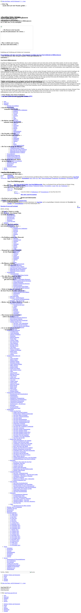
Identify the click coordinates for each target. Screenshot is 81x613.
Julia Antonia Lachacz (15, 370)
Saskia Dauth (13, 382)
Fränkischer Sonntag (38, 186)
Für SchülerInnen (11, 560)
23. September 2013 (15, 527)
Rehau (15, 144)
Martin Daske (13, 351)
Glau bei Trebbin (17, 314)
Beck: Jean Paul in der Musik (20, 446)
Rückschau (9, 165)
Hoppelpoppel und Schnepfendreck (19, 394)
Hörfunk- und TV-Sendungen (14, 161)
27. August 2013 (14, 522)
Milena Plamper (14, 365)
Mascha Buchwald (14, 378)
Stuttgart (15, 141)
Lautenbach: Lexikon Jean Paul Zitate (22, 443)
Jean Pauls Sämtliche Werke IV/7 (21, 433)
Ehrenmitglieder (11, 552)
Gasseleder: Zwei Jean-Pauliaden (21, 436)
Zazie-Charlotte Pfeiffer (16, 364)
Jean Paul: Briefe (17, 418)
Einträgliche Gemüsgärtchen (17, 398)
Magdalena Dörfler (15, 362)
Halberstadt (16, 138)
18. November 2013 (15, 536)
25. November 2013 (15, 538)
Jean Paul (6, 103)
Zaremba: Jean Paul (18, 464)
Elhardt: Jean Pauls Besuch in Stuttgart (23, 447)
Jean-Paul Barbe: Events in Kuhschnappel (23, 486)
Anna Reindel (13, 372)
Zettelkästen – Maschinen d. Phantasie (22, 476)
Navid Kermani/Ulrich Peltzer (20, 286)
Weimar (15, 127)
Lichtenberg (16, 312)
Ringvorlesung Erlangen (16, 319)
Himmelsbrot (16, 293)
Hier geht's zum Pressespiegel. (29, 194)
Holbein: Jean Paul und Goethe (21, 442)
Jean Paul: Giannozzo (18, 428)
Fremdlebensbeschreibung (13, 565)
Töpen (15, 124)
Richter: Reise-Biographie (19, 467)
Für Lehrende (10, 562)
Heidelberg (16, 139)
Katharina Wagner (14, 361)
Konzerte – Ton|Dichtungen (17, 297)
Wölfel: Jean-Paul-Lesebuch (20, 412)
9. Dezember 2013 (14, 539)
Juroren (12, 354)
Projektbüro (10, 553)
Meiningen (16, 134)
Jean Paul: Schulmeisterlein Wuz (21, 422)
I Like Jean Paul (11, 221)
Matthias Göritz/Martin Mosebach (21, 279)
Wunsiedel (16, 125)
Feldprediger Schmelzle (19, 423)
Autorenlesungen (14, 273)
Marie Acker (13, 388)
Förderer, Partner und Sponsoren (12, 575)
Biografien (12, 460)
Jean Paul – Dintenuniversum (20, 473)
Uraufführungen (14, 331)
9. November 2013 (15, 535)
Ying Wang (13, 347)
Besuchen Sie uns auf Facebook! (9, 206)
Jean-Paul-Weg (17, 502)
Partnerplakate (10, 569)
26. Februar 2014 (14, 541)
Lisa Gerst (12, 379)
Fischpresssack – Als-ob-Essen (17, 404)
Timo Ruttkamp (14, 343)
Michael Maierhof (14, 337)
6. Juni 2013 (13, 517)
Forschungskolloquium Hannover (18, 317)
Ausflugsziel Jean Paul (12, 563)
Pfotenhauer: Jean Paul (19, 463)
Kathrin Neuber (14, 367)
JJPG (39, 178)
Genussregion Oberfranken (13, 158)
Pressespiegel (10, 163)
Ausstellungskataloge (15, 471)
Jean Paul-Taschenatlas (10, 176)
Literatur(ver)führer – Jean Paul (21, 500)
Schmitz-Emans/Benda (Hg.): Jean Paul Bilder (24, 457)
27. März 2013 (13, 514)
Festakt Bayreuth (14, 316)
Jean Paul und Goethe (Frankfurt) (18, 149)
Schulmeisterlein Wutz (18, 495)
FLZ (37, 178)
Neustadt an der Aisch (18, 305)
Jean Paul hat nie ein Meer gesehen (22, 505)
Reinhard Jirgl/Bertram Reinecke (21, 283)
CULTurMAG (47, 186)
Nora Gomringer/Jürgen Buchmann (22, 280)
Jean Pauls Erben (14, 296)
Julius (11, 371)
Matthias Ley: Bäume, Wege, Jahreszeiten (23, 478)
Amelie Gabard (14, 381)
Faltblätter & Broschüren (13, 566)
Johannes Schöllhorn (15, 334)
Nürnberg (15, 122)
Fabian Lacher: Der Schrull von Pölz (22, 488)
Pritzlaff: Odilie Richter (19, 470)
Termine (9, 203)
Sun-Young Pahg (14, 341)
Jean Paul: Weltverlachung (19, 497)
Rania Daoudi (13, 385)
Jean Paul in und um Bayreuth (20, 453)
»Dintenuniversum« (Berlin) (17, 148)
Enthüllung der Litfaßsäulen (20, 110)
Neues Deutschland (46, 178)
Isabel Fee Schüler (14, 384)
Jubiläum (6, 104)
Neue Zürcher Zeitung (27, 186)
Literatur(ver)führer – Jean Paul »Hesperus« (24, 501)
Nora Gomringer (17, 276)
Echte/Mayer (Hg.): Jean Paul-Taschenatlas (24, 450)
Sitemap (6, 579)
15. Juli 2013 (13, 521)
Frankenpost (55, 178)
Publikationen (10, 159)
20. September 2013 (15, 525)
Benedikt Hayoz (14, 346)
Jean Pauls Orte (14, 108)
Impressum (6, 609)
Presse (5, 576)
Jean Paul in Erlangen (18, 477)
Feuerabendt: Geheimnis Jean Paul (22, 445)
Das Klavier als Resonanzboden (21, 299)
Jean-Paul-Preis (11, 218)
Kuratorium (10, 549)
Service (6, 169)
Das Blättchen (62, 178)
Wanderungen (13, 329)
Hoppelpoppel (13, 395)
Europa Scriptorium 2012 (19, 480)
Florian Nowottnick (15, 368)
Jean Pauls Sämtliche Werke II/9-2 (21, 432)
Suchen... (3, 572)
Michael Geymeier (14, 374)
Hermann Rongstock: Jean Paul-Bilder (23, 484)
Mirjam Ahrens (14, 360)
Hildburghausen (17, 131)
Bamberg (15, 111)
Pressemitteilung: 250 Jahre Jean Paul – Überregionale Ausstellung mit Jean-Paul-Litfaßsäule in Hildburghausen (31, 55)
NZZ (31, 178)
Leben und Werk (11, 215)
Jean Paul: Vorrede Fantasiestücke (21, 429)
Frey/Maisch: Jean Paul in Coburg (21, 454)
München (15, 120)
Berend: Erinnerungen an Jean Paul (22, 449)
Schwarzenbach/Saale (18, 145)
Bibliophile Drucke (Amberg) (17, 152)
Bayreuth (15, 113)
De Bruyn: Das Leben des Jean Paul (22, 461)
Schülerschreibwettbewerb (13, 156)
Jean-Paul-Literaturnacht (16, 303)
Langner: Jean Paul (18, 466)
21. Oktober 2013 (14, 531)
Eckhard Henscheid (18, 282)
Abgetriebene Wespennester (17, 401)
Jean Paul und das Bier (19, 290)
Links (5, 577)
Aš (14, 142)
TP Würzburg (70, 178)
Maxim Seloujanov (15, 348)
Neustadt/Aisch (17, 121)
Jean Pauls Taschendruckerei (20, 483)
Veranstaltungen (11, 154)
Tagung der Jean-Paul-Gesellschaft (18, 320)
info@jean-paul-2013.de (11, 593)
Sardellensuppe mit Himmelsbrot (18, 399)
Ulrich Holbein (17, 278)
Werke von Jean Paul (15, 411)
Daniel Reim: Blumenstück (20, 490)
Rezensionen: (25, 178)
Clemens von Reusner (15, 350)
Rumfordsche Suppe (15, 408)
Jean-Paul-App (10, 217)
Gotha (14, 129)
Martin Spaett (13, 387)
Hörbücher (13, 493)
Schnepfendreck (14, 396)
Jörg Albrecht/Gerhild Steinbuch (21, 288)
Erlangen (15, 115)
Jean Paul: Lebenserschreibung (21, 416)
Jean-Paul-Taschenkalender (20, 491)
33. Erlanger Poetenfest (16, 302)
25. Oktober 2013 (14, 532)
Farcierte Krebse (14, 406)
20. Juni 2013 (13, 518)
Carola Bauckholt (14, 333)
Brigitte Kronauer (17, 285)
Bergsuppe (13, 405)
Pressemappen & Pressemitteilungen (16, 559)
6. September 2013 (15, 524)
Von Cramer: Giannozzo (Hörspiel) (22, 498)
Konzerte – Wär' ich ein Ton (17, 300)
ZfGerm (76, 178)
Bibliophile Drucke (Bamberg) (17, 151)
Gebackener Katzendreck (16, 402)
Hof (14, 117)
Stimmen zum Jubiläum (13, 105)
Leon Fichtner (13, 389)
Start (5, 101)
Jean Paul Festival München (17, 327)
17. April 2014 (13, 543)
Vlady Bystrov (13, 353)
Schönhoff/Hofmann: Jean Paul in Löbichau (24, 459)
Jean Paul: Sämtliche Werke (20, 430)
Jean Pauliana (13, 481)
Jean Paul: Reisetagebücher (20, 419)
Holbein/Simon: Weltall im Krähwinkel (23, 413)
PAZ (57, 186)
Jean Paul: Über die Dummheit (21, 435)
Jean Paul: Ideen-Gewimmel (20, 415)
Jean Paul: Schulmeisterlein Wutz (21, 420)
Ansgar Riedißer (14, 358)
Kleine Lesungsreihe (15, 289)
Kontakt (6, 580)
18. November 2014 (15, 545)
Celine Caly (13, 377)
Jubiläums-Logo (11, 568)
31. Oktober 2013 (14, 534)
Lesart (53, 186)
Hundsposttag (23, 200)
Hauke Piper (13, 338)
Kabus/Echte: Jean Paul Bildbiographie (23, 469)
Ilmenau (15, 128)
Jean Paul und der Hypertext (20, 324)
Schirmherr (9, 548)
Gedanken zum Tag (12, 162)
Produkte (9, 555)
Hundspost (9, 220)
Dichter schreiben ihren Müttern (21, 292)
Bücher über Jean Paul (15, 439)
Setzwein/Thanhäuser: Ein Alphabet (22, 440)
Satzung (9, 556)
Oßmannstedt (16, 132)
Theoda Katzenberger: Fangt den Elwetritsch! (24, 487)
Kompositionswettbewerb (13, 155)
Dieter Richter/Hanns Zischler (20, 275)
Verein (5, 168)
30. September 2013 (15, 528)
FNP (34, 178)
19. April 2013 (13, 515)
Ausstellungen (10, 107)
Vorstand (9, 551)
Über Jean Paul (11, 214)
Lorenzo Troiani (14, 340)
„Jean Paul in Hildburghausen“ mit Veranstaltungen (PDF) (16, 96)
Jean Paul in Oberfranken (19, 452)
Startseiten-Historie (11, 166)
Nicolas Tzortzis (14, 344)
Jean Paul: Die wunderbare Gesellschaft (23, 426)
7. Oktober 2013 (14, 529)
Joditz (14, 118)
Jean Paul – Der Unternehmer (20, 323)
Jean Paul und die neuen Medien (21, 326)
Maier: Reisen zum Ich (19, 456)
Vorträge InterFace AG (16, 321)
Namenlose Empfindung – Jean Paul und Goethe (25, 474)
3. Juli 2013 (13, 519)
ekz (60, 186)
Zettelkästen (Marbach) (16, 146)
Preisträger (12, 336)
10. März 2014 (13, 542)
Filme (11, 504)
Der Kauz (15, 295)
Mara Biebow (13, 375)
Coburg (15, 114)
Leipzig (15, 137)
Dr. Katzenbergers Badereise (20, 425)
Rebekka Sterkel (14, 391)
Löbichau (15, 135)
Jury (11, 357)
